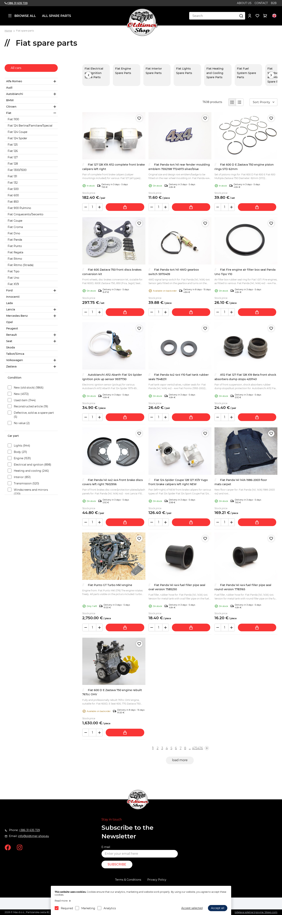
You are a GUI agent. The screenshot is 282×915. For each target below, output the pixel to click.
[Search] (241, 16)
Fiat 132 (13, 182)
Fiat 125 (13, 144)
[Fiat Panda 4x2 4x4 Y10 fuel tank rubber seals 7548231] (179, 346)
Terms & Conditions (128, 879)
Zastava (11, 366)
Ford (9, 290)
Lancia (10, 309)
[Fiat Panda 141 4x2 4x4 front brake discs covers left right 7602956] (113, 451)
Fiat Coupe (15, 220)
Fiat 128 (13, 163)
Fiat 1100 (13, 119)
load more (180, 760)
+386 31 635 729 (17, 3)
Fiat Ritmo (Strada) (21, 265)
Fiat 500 (13, 189)
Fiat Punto (15, 246)
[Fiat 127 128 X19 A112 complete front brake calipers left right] (113, 135)
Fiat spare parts (25, 30)
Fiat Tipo (13, 271)
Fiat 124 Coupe (17, 132)
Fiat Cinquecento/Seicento (25, 214)
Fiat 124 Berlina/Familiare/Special (30, 125)
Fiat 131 (12, 176)
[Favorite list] (257, 16)
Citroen (11, 106)
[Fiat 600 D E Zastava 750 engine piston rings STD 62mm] (245, 135)
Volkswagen (14, 360)
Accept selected (192, 908)
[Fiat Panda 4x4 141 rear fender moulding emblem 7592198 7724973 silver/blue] (179, 135)
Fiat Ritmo (15, 258)
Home (8, 30)
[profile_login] (250, 16)
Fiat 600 (13, 195)
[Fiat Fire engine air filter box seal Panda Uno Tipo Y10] (245, 240)
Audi (9, 87)
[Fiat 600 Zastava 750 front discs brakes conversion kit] (113, 240)
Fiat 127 (13, 157)
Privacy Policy (156, 879)
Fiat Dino (14, 233)
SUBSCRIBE (117, 864)
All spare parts (56, 16)
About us (244, 3)
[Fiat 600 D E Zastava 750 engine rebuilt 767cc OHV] (113, 661)
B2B (274, 3)
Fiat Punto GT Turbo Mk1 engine (110, 585)
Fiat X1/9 (13, 284)
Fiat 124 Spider (17, 138)
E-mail (105, 847)
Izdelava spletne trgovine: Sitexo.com (256, 912)
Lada (9, 303)
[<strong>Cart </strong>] (265, 16)
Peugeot (12, 328)
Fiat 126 (13, 151)
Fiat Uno (13, 277)
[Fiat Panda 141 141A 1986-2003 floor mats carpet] (245, 451)
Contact (261, 3)
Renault (11, 334)
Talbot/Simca (15, 354)
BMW (10, 100)
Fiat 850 (13, 201)
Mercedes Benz (17, 315)
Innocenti (13, 296)
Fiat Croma (15, 227)
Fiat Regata (15, 252)
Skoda (10, 347)
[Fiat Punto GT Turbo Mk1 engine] (113, 556)
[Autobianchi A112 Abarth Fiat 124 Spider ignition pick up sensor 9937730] (113, 346)
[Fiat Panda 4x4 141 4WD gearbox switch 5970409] (179, 240)
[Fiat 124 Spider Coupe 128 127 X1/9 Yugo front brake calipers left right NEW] (179, 451)
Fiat (8, 113)
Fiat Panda (15, 239)
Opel (9, 322)
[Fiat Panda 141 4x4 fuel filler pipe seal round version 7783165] (245, 556)
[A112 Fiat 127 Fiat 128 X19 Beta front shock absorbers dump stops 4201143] (245, 346)
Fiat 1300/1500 (17, 170)
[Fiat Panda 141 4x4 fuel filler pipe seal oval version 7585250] (179, 556)
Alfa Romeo (14, 81)
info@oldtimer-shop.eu (33, 836)
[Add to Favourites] (139, 118)
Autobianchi (14, 94)
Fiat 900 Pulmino (19, 208)
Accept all (217, 908)
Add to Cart (125, 207)
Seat (9, 341)
